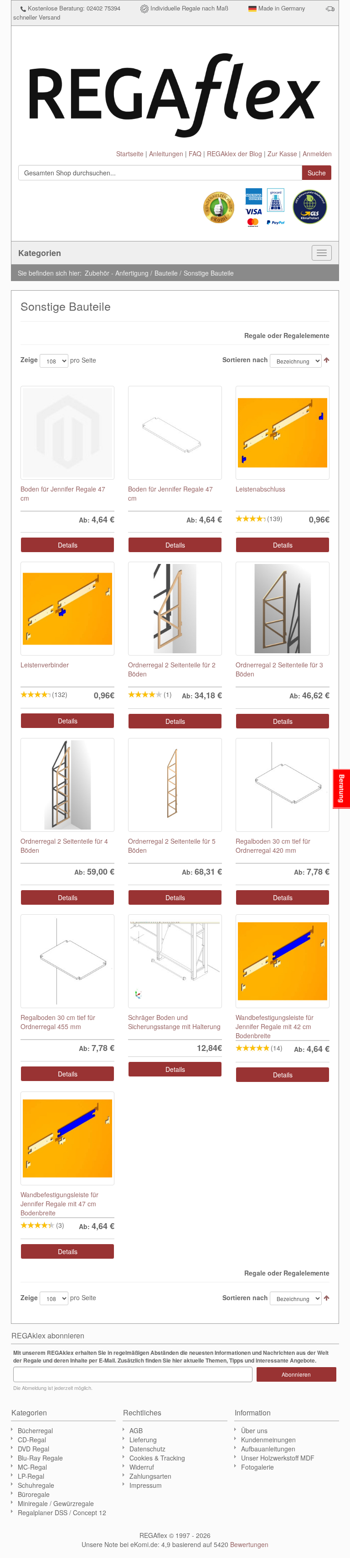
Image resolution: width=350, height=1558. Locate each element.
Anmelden (317, 153)
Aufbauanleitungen (268, 1448)
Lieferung (143, 1439)
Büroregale (34, 1494)
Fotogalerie (257, 1466)
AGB (136, 1430)
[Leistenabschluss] (282, 433)
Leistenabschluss (260, 488)
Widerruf (141, 1466)
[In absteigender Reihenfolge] (326, 359)
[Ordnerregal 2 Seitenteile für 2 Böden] (175, 609)
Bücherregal (35, 1430)
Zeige (29, 359)
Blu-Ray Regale (40, 1457)
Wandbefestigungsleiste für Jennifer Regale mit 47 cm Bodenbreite (59, 1203)
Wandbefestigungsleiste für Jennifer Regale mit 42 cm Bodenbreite (275, 1026)
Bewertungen (249, 1544)
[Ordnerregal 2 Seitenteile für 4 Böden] (67, 785)
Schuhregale (36, 1485)
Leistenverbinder (45, 664)
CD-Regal (32, 1439)
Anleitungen (166, 153)
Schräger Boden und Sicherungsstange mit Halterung (174, 1022)
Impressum (145, 1485)
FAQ (195, 153)
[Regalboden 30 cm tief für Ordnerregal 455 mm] (67, 961)
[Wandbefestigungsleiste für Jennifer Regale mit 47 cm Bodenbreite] (67, 1138)
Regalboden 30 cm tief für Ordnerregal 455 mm (58, 1022)
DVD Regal (33, 1448)
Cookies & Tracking (157, 1457)
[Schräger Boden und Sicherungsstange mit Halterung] (175, 961)
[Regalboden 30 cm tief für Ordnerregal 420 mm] (282, 785)
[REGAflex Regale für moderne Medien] (175, 91)
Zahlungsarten (150, 1476)
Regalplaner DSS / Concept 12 (62, 1512)
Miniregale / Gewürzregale (56, 1503)
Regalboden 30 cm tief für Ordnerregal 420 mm (273, 845)
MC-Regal (32, 1466)
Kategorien (39, 253)
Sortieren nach (245, 359)
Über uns (254, 1430)
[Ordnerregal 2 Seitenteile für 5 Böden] (175, 785)
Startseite (130, 153)
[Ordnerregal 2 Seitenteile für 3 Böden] (282, 609)
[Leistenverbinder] (67, 609)
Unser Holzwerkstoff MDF (277, 1457)
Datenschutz (147, 1448)
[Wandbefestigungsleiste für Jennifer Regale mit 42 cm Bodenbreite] (282, 961)
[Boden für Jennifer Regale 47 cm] (67, 433)
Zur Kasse (282, 153)
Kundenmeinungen (268, 1439)
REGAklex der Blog (234, 153)
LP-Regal (31, 1476)
